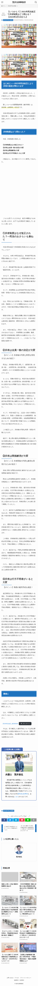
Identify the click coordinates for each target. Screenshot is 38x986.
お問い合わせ (10, 977)
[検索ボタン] (36, 2)
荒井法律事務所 (19, 2)
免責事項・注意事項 (19, 980)
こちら (16, 796)
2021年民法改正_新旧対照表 (9, 723)
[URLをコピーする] (34, 820)
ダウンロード (26, 723)
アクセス (17, 977)
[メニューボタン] (2, 2)
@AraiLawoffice (23, 794)
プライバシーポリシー (25, 977)
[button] (4, 820)
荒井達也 (19, 857)
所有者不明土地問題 (8, 20)
